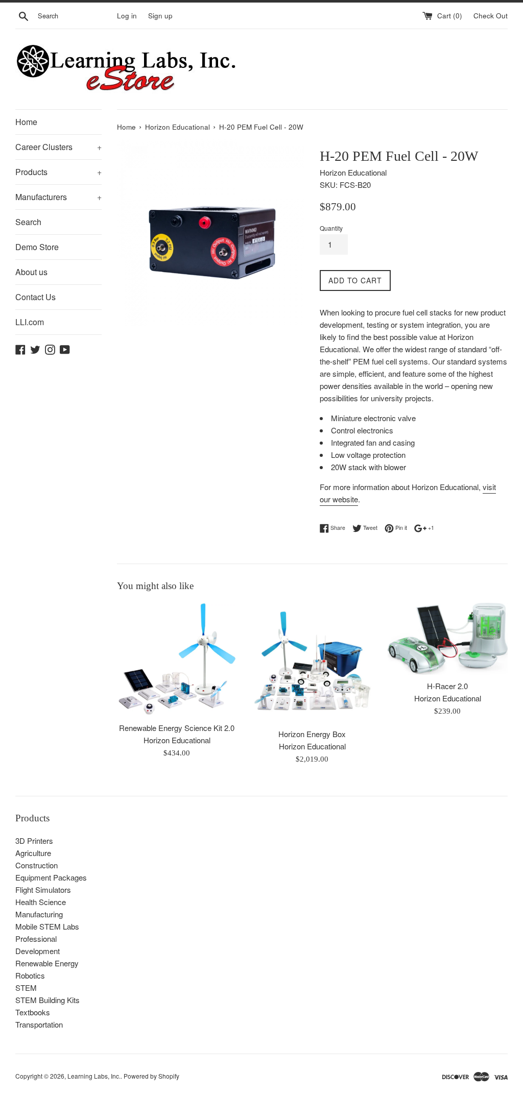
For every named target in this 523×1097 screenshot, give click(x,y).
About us (31, 272)
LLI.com (29, 322)
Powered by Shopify (151, 1075)
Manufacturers (58, 197)
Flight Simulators (43, 889)
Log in (127, 15)
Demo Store (37, 247)
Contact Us (35, 297)
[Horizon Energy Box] (312, 663)
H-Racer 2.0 (447, 685)
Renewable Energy (47, 963)
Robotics (30, 975)
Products (58, 172)
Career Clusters (58, 147)
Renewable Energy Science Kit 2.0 (176, 727)
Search (28, 222)
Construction (36, 865)
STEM (26, 987)
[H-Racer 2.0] (448, 639)
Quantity (331, 228)
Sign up (160, 15)
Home (26, 122)
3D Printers (34, 840)
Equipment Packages (51, 877)
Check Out (490, 15)
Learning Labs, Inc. (94, 1075)
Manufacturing (39, 914)
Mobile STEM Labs (47, 926)
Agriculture (33, 852)
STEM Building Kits (47, 999)
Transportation (39, 1024)
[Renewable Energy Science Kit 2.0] (177, 660)
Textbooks (32, 1012)
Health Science (40, 901)
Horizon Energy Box (312, 733)
